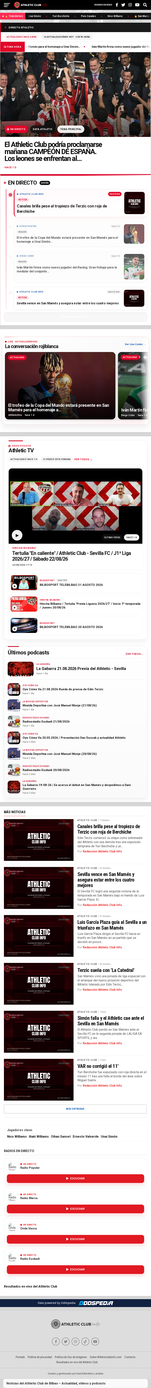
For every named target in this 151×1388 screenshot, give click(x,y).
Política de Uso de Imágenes (71, 1357)
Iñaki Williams (39, 1136)
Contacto (129, 1357)
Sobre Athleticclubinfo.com (106, 1357)
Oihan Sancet (61, 1136)
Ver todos (81, 459)
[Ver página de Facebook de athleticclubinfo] (56, 1341)
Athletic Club (87, 820)
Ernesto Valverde (86, 1136)
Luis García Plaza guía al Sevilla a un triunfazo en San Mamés (112, 924)
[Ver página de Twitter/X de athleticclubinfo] (66, 1341)
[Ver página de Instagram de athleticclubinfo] (75, 1341)
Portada (20, 1357)
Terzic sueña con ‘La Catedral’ (105, 970)
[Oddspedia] (95, 1303)
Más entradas (75, 1108)
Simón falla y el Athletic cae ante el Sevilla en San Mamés (110, 1020)
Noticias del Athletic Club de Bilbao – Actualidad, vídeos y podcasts (56, 1383)
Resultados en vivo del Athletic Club (30, 1286)
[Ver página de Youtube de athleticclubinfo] (95, 1341)
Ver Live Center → (135, 344)
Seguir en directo (74, 316)
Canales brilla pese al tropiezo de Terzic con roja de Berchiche (108, 829)
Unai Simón (109, 1136)
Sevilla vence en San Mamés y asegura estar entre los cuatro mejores (105, 879)
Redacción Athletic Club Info (102, 851)
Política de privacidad (40, 1357)
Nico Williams (17, 1136)
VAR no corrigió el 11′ (98, 1066)
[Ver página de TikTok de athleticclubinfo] (85, 1341)
